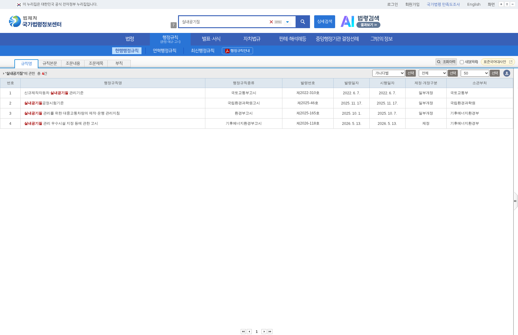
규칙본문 (50, 63)
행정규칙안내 (240, 50)
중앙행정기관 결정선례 (337, 39)
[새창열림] (360, 22)
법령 (129, 39)
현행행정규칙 (126, 50)
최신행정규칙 (202, 50)
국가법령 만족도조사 (443, 4)
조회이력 (448, 62)
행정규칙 (170, 39)
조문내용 (73, 63)
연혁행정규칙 (164, 50)
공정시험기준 (44, 103)
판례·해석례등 (292, 39)
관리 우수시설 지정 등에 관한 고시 (61, 123)
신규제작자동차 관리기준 (54, 93)
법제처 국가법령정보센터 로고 (35, 21)
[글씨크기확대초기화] (507, 4)
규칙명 (26, 63)
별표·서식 (211, 39)
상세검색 (324, 21)
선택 (410, 73)
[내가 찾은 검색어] (287, 22)
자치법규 (251, 39)
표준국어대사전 (495, 62)
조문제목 (96, 63)
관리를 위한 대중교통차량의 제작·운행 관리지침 (72, 113)
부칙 (119, 63)
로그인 (392, 4)
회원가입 (412, 4)
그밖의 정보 (381, 39)
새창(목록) (471, 62)
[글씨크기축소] (512, 4)
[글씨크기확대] (501, 4)
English (474, 4)
